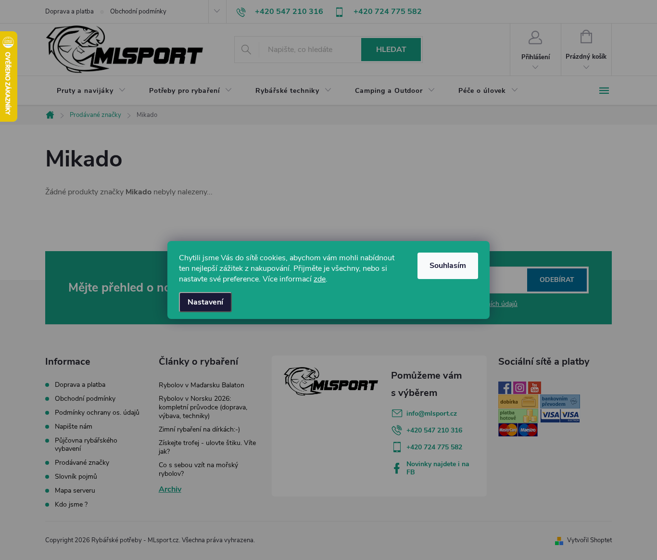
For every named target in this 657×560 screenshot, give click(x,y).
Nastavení (205, 302)
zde (320, 279)
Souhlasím (448, 265)
